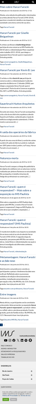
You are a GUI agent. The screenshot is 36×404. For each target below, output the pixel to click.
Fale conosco (6, 346)
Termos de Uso (25, 395)
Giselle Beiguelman (25, 62)
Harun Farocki (9, 27)
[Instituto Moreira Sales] (18, 334)
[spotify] (25, 340)
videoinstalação (20, 251)
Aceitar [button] (6, 399)
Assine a (8, 348)
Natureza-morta (9, 158)
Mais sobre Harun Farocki (14, 6)
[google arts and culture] (30, 340)
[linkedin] (22, 340)
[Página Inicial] (17, 1)
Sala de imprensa (8, 354)
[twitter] (18, 340)
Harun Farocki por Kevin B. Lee (17, 70)
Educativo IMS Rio (10, 320)
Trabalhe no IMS (7, 357)
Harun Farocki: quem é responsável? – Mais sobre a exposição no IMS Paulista (15, 190)
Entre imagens (8, 294)
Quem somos (6, 387)
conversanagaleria (10, 62)
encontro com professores (13, 289)
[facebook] (13, 340)
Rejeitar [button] (13, 399)
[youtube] (5, 340)
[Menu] (3, 2)
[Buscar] (33, 2)
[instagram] (10, 340)
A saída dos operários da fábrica (18, 132)
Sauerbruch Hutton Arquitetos (17, 103)
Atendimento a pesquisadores (13, 351)
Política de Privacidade (10, 395)
